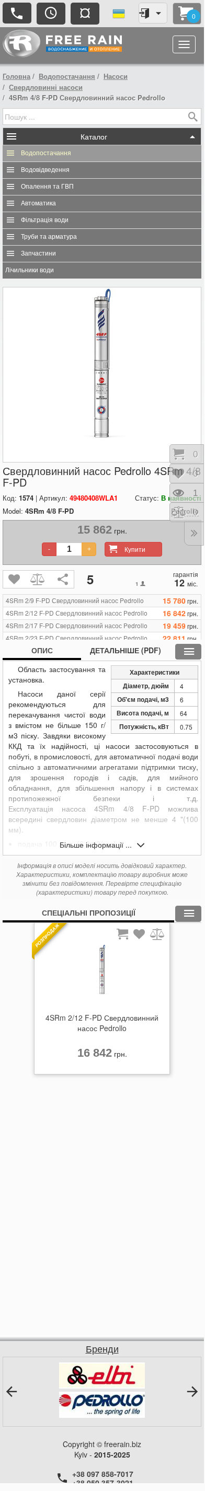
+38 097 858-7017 (102, 1474)
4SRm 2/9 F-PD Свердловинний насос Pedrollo (75, 600)
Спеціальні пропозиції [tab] (88, 912)
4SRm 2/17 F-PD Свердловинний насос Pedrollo (76, 625)
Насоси (116, 76)
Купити (134, 549)
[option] (102, 1001)
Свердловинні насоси (46, 87)
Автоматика (38, 203)
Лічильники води (29, 270)
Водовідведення (45, 170)
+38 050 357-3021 (102, 1482)
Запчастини (38, 253)
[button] (11, 1391)
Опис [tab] (42, 650)
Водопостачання (67, 76)
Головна (16, 76)
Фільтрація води (45, 220)
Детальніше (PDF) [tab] (125, 650)
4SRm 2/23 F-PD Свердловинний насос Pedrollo (76, 638)
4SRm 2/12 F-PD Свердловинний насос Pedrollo (76, 613)
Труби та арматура (49, 236)
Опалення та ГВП (47, 186)
